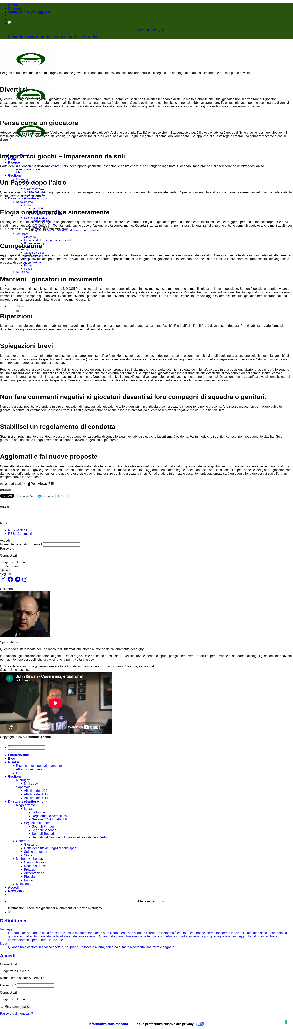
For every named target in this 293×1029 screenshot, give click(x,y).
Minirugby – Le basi (28, 249)
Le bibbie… (39, 208)
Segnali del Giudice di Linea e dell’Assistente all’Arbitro (71, 837)
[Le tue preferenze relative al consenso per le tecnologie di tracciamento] (286, 1022)
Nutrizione (22, 271)
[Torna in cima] (1, 741)
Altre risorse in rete (28, 169)
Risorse (14, 162)
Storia (28, 855)
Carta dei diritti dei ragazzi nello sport (47, 240)
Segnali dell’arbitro (35, 217)
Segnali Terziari (43, 833)
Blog (11, 758)
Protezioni (31, 869)
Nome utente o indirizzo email (21, 544)
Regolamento (24, 201)
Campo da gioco (34, 252)
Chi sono (15, 8)
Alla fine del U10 (34, 188)
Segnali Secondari (45, 830)
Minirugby (23, 780)
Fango (28, 268)
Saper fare (23, 787)
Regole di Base (35, 866)
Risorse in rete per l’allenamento (39, 765)
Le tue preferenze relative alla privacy (164, 1024)
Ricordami (12, 566)
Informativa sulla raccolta (108, 1024)
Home (12, 5)
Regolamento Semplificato (50, 816)
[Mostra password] (55, 986)
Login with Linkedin (15, 562)
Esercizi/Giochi (19, 755)
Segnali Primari (43, 826)
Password (7, 548)
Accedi (6, 570)
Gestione (15, 175)
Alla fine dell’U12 (36, 794)
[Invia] (17, 311)
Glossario (30, 236)
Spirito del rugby (35, 851)
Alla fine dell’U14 (36, 798)
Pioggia (28, 265)
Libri (18, 172)
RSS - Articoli (17, 530)
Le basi (28, 205)
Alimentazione (33, 262)
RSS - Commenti (20, 533)
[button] (16, 891)
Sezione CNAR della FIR (50, 819)
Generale (22, 233)
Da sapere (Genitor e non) (27, 198)
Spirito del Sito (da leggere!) (29, 12)
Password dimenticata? (16, 1013)
